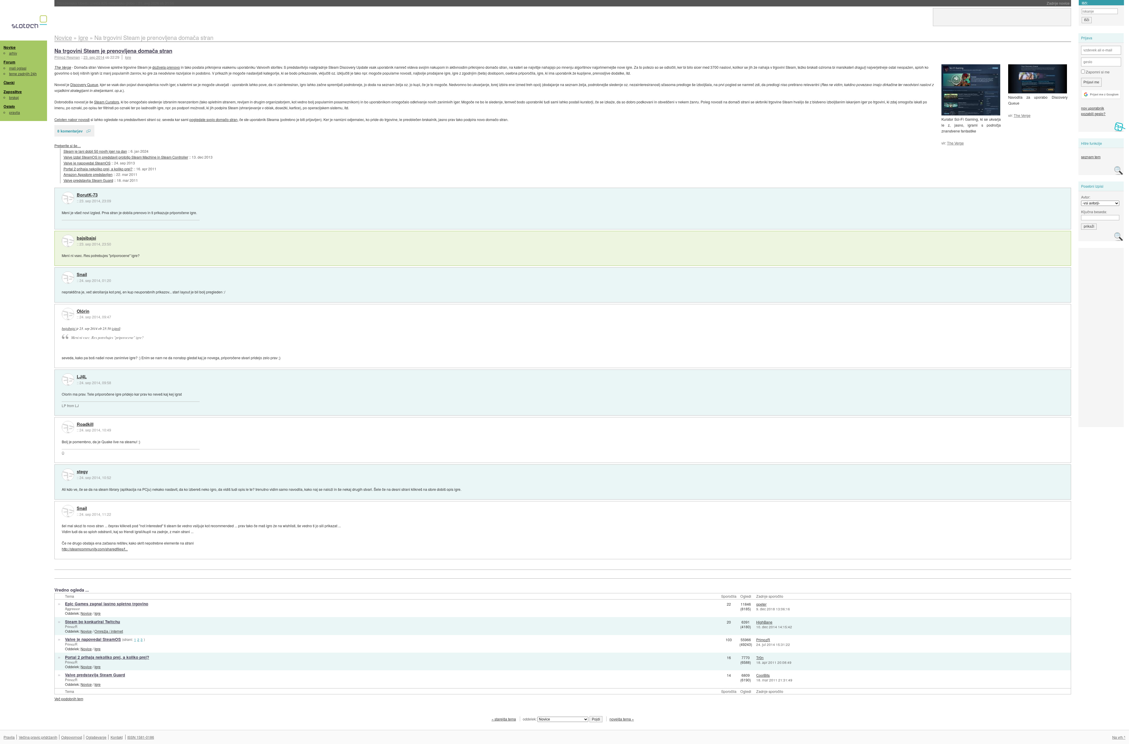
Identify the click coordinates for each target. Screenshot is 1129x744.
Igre (128, 57)
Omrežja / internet (108, 631)
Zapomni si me (1097, 71)
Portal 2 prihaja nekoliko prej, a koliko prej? (98, 168)
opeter (761, 604)
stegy (82, 472)
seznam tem (1090, 156)
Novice (10, 47)
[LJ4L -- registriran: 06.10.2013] (68, 379)
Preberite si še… (67, 145)
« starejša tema (504, 718)
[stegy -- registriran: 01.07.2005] (68, 474)
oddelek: (530, 718)
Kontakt (117, 737)
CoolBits (763, 675)
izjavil (116, 328)
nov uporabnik (1092, 107)
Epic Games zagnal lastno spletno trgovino (106, 604)
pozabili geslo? (1093, 113)
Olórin (83, 311)
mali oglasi (17, 68)
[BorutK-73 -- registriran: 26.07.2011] (68, 198)
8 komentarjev (70, 131)
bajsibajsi (86, 238)
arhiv (13, 53)
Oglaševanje (96, 737)
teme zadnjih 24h (23, 73)
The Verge (1022, 115)
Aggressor (72, 608)
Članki (9, 82)
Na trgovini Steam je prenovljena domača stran (113, 51)
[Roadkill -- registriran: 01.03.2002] (68, 427)
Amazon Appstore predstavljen (88, 174)
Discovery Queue (84, 84)
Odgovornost (71, 737)
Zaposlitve (13, 91)
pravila (14, 112)
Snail (82, 275)
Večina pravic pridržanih (38, 737)
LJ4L (82, 377)
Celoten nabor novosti (72, 119)
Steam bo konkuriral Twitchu (92, 621)
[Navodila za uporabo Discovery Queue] (1037, 78)
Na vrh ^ (1118, 737)
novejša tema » (621, 718)
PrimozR (71, 626)
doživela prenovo (166, 67)
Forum (9, 62)
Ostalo (9, 106)
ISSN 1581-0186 (140, 737)
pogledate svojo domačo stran (213, 119)
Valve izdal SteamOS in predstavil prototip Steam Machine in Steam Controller (126, 156)
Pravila (9, 737)
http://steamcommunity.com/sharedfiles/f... (95, 548)
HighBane (764, 621)
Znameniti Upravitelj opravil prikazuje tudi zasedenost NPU (124, 3)
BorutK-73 (87, 195)
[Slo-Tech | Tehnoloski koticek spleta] (30, 23)
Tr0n (760, 657)
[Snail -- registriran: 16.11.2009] (68, 277)
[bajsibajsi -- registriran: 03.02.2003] (68, 241)
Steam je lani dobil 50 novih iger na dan (95, 151)
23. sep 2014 (93, 57)
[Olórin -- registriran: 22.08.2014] (68, 314)
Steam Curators (106, 101)
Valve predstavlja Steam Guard (88, 180)
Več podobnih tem (68, 698)
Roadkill (85, 424)
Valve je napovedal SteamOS (87, 162)
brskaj (14, 97)
